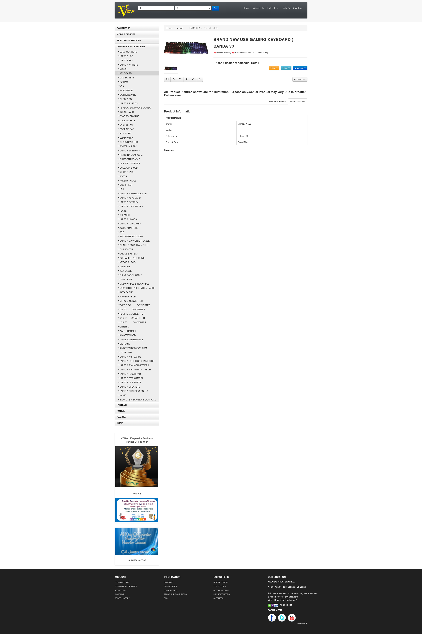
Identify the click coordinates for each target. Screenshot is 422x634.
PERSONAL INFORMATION (126, 586)
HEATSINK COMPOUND (131, 154)
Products (180, 28)
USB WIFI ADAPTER (130, 163)
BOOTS (123, 176)
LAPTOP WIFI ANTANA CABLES (136, 369)
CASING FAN (126, 124)
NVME (123, 395)
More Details (300, 79)
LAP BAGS (125, 266)
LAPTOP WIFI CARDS (130, 356)
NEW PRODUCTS (220, 582)
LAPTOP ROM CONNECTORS (134, 365)
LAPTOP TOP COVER (130, 223)
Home (246, 8)
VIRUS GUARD (127, 172)
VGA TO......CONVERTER (132, 318)
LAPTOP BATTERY (129, 202)
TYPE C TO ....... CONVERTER (135, 305)
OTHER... (124, 326)
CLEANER (125, 215)
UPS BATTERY (127, 77)
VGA (122, 86)
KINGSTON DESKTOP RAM (133, 348)
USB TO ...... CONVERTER (133, 322)
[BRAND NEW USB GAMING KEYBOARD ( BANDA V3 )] (186, 48)
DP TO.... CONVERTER (131, 300)
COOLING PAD (127, 129)
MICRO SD (125, 343)
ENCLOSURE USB (129, 167)
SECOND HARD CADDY (131, 236)
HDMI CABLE (126, 279)
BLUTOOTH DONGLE (130, 159)
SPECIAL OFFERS (221, 590)
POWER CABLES (128, 296)
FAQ (166, 598)
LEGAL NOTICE (170, 590)
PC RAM (124, 81)
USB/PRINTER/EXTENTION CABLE (137, 288)
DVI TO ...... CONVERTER (132, 309)
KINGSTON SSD (128, 335)
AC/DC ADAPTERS (129, 227)
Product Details (297, 101)
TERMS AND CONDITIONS (175, 594)
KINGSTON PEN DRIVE (131, 339)
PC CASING (125, 133)
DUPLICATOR (126, 249)
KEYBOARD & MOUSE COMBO (135, 107)
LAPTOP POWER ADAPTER (133, 193)
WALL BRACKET (128, 330)
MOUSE (123, 69)
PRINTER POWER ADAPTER (134, 245)
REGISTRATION (171, 586)
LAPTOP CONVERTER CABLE (135, 240)
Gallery (286, 8)
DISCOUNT (119, 594)
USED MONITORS (128, 51)
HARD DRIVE (126, 90)
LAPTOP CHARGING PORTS (134, 391)
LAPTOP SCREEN (128, 103)
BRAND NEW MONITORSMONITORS (138, 399)
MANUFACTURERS (221, 594)
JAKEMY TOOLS (128, 180)
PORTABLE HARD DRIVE (132, 257)
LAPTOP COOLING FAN (131, 206)
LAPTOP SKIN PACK (130, 150)
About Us (258, 8)
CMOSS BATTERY (129, 253)
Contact (297, 8)
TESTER (124, 210)
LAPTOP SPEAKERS (130, 386)
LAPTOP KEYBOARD (130, 197)
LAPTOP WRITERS (129, 64)
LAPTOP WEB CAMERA (131, 378)
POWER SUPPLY (128, 146)
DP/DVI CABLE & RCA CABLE (134, 283)
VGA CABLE (126, 270)
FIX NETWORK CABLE (131, 275)
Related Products (277, 101)
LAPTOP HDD (126, 56)
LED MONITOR (127, 137)
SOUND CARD (127, 111)
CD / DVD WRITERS (129, 142)
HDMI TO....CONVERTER (132, 313)
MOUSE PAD (126, 184)
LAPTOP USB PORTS (130, 382)
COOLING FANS (128, 120)
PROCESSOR (126, 99)
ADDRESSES (120, 590)
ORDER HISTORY (122, 598)
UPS (122, 189)
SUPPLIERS (218, 598)
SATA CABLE (126, 292)
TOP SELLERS (219, 586)
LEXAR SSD (126, 352)
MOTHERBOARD (128, 94)
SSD (122, 232)
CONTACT (168, 582)
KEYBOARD (126, 73)
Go (215, 8)
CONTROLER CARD (129, 116)
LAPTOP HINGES (128, 219)
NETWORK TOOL (128, 262)
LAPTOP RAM (126, 60)
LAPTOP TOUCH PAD (130, 373)
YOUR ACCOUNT (122, 582)
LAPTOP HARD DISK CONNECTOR (137, 360)
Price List (272, 8)
